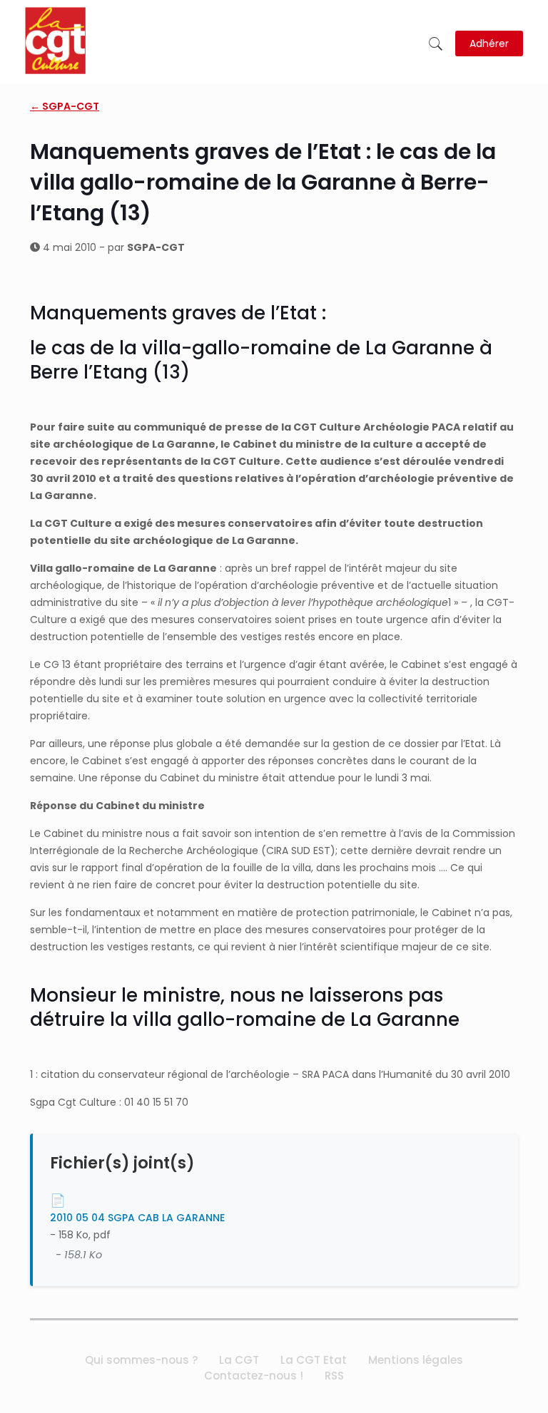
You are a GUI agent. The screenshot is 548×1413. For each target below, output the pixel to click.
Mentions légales (415, 1359)
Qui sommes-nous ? (141, 1359)
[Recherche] (436, 44)
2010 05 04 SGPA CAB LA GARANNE (137, 1218)
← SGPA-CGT (64, 106)
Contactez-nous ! (253, 1375)
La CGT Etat (313, 1359)
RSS (334, 1375)
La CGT (239, 1359)
